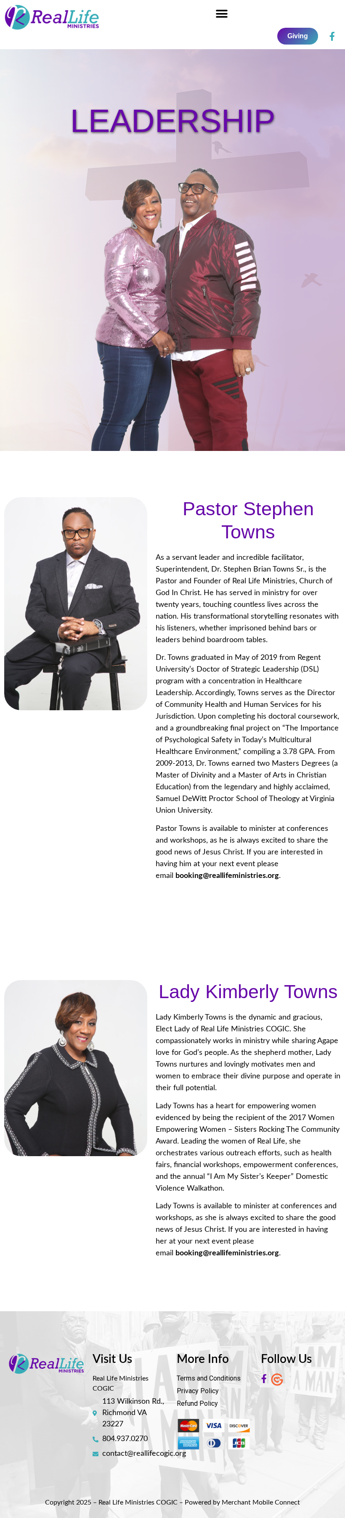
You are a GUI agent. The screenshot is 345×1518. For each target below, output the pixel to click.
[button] (221, 13)
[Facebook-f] (332, 36)
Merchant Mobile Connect (261, 1502)
